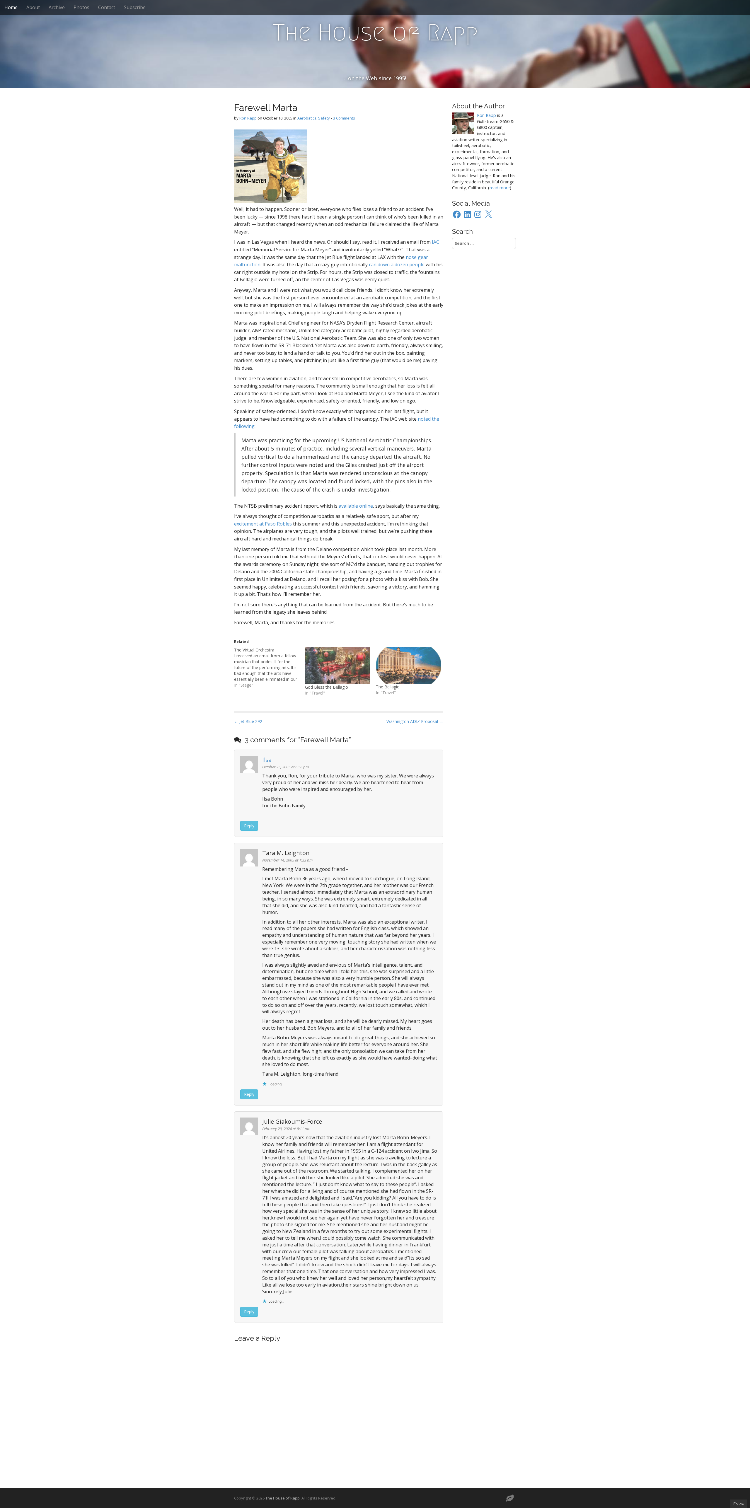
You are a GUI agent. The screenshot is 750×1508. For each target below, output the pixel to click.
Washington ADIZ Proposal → (414, 721)
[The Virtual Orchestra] (269, 667)
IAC (435, 242)
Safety (324, 118)
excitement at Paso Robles (263, 524)
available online (356, 506)
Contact (106, 7)
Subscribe (135, 7)
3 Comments (344, 118)
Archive (57, 7)
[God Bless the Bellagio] (337, 665)
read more (500, 187)
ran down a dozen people (397, 264)
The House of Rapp (375, 32)
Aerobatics (306, 118)
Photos (81, 7)
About (33, 7)
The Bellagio (388, 687)
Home (11, 7)
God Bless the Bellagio (326, 687)
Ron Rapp (248, 118)
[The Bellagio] (408, 665)
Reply (249, 825)
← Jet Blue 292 (248, 721)
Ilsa (267, 760)
